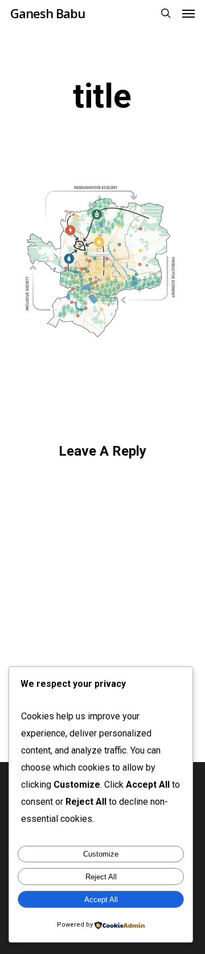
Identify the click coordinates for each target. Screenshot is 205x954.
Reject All (101, 877)
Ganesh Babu (47, 13)
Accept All (101, 899)
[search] (166, 13)
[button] (188, 13)
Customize (100, 854)
